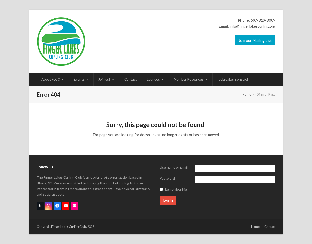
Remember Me (176, 189)
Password (167, 178)
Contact (269, 227)
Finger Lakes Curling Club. (69, 227)
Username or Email (174, 167)
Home (255, 227)
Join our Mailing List (255, 40)
